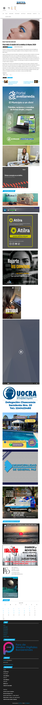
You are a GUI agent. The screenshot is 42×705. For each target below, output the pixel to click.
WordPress (20, 703)
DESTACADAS (17, 13)
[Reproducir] (3, 383)
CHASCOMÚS (11, 13)
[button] (12, 303)
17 (3, 612)
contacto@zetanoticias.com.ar (8, 664)
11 (8, 610)
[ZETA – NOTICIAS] (3, 13)
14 (24, 610)
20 (19, 612)
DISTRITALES (23, 13)
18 (8, 612)
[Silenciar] (36, 383)
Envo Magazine (27, 703)
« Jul (3, 618)
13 (19, 610)
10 (3, 610)
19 (13, 612)
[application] (21, 156)
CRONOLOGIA (29, 13)
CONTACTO (35, 13)
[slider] (20, 383)
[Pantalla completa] (38, 383)
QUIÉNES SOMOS (8, 16)
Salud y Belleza (10, 77)
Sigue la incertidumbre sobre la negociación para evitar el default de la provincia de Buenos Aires (13, 83)
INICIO (6, 13)
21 (24, 612)
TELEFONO (5, 660)
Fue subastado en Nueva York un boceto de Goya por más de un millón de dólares (28, 82)
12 (13, 610)
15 (29, 610)
